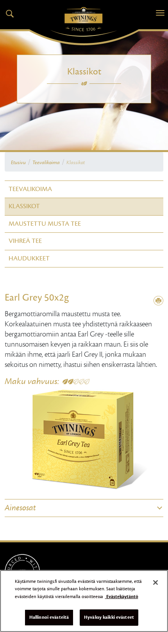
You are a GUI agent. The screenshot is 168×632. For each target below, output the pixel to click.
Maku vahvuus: (32, 381)
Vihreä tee (25, 241)
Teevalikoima (46, 162)
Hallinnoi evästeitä (49, 617)
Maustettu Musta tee (45, 224)
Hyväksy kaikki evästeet (109, 617)
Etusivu (18, 162)
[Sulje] (155, 582)
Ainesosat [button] (20, 508)
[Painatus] (158, 301)
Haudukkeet (29, 258)
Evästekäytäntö (121, 596)
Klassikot (24, 206)
